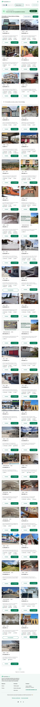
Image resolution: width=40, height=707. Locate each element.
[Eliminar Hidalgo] (6, 5)
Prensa (3, 688)
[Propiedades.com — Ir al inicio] (6, 1)
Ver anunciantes (10, 637)
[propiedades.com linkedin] (22, 703)
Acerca (3, 685)
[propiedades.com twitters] (17, 703)
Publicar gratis (16, 685)
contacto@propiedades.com (31, 689)
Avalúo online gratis (17, 688)
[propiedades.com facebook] (20, 703)
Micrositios (16, 690)
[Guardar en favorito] (18, 20)
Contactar (6, 42)
